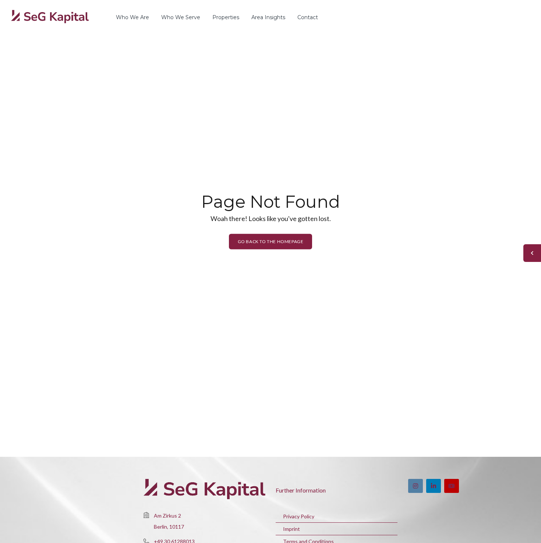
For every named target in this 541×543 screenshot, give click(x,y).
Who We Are (132, 17)
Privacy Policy (298, 516)
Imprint (291, 529)
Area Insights (268, 17)
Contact (307, 17)
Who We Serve (180, 17)
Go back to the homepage (271, 241)
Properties (225, 17)
